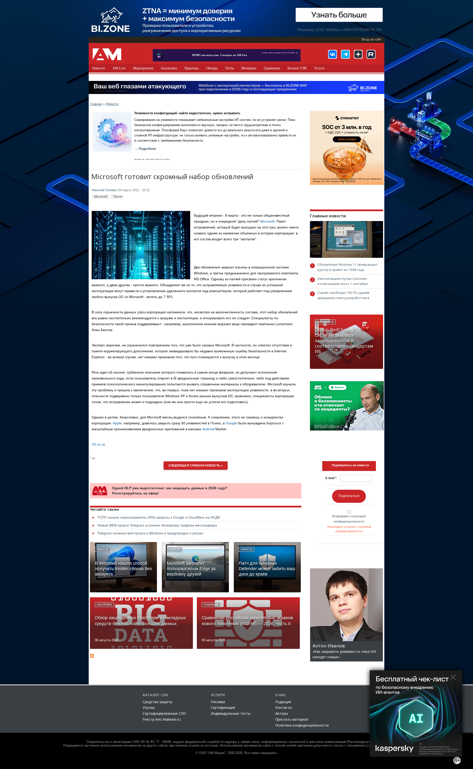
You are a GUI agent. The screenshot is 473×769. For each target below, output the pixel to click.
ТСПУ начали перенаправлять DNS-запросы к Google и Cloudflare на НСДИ (158, 517)
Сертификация (223, 707)
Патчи (117, 196)
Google (231, 423)
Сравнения (272, 68)
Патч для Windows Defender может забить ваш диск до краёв (267, 569)
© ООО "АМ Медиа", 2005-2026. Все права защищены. (237, 753)
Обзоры (212, 68)
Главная (96, 104)
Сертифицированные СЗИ (164, 713)
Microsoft (100, 196)
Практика (192, 68)
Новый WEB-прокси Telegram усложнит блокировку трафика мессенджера (157, 525)
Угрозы (149, 707)
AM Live (119, 68)
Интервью (248, 68)
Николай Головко (104, 190)
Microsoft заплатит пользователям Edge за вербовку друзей (191, 569)
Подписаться (348, 496)
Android (208, 429)
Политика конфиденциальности (302, 725)
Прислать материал (291, 719)
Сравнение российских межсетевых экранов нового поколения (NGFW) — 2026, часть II (247, 620)
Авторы (281, 713)
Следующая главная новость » (196, 465)
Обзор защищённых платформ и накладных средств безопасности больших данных (140, 620)
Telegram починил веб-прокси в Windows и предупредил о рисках (150, 533)
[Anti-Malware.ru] (107, 54)
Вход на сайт (371, 39)
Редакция (283, 701)
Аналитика (169, 68)
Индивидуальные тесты (230, 713)
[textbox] (350, 465)
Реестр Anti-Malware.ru (162, 719)
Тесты (229, 68)
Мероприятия (143, 68)
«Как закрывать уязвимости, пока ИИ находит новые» (344, 651)
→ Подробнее (145, 148)
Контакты (283, 707)
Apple (117, 423)
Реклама (218, 701)
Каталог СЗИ (296, 68)
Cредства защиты (157, 701)
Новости (98, 68)
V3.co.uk (98, 444)
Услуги (319, 68)
